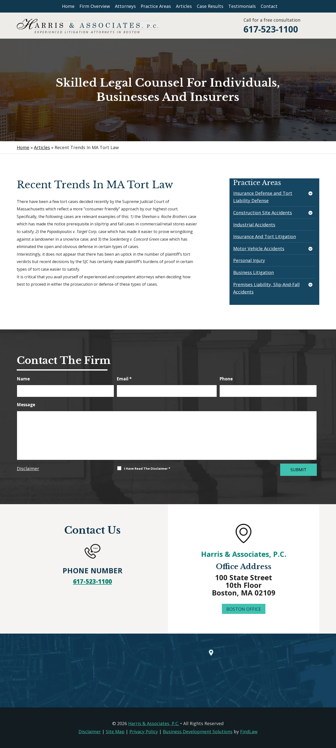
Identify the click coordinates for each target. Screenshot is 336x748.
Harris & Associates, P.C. (243, 554)
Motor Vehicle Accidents (258, 248)
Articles (184, 6)
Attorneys (125, 6)
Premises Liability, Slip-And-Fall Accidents (266, 288)
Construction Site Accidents (262, 213)
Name (23, 379)
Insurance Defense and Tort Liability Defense (262, 197)
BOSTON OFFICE (243, 609)
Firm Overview (94, 6)
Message (26, 404)
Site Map (115, 731)
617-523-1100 (271, 29)
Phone (226, 379)
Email (124, 379)
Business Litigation (253, 272)
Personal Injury (249, 260)
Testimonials (242, 6)
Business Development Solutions (197, 731)
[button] (331, 712)
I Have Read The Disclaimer (147, 468)
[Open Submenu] (311, 193)
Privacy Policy (143, 731)
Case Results (210, 6)
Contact (269, 6)
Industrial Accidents (254, 225)
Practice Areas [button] (156, 6)
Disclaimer (28, 468)
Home (68, 6)
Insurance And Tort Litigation (264, 236)
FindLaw (249, 731)
